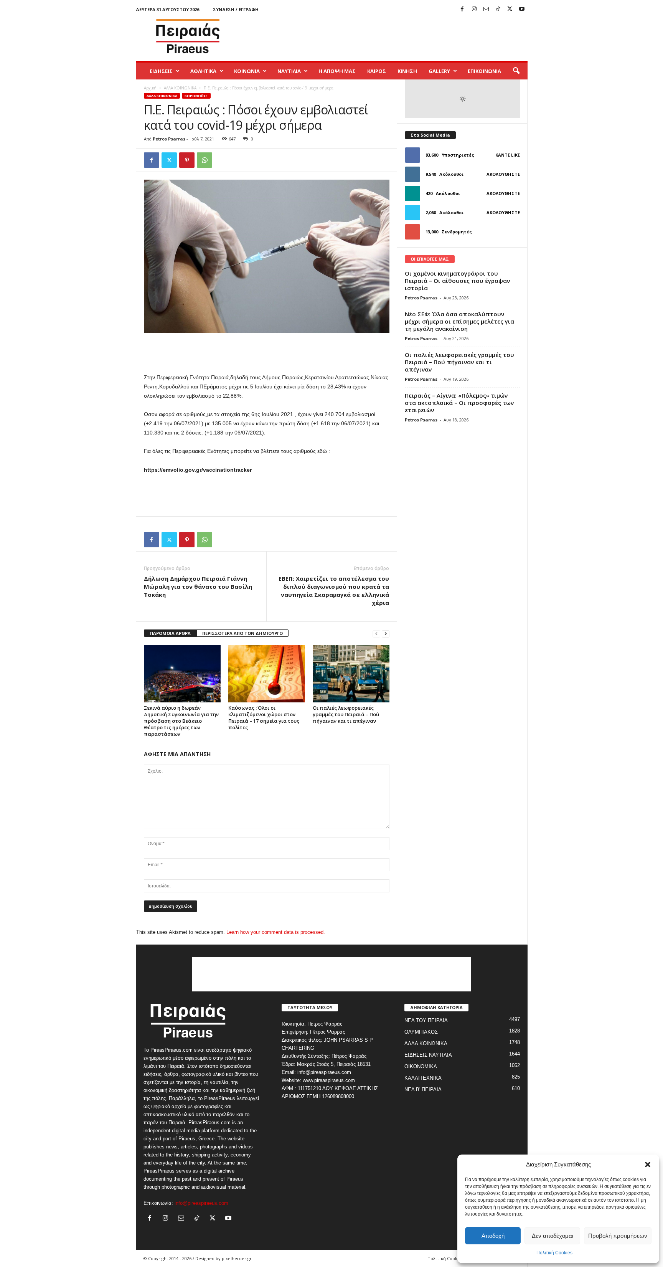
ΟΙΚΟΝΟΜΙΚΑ (420, 1066)
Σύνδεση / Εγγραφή (236, 9)
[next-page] (385, 633)
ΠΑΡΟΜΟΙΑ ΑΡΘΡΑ (170, 633)
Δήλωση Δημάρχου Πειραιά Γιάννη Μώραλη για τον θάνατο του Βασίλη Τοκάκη (198, 586)
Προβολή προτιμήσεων (617, 1235)
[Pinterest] (187, 160)
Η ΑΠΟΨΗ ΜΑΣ (337, 71)
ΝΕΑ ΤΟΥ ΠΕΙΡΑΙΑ (426, 1020)
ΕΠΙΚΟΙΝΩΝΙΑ (484, 71)
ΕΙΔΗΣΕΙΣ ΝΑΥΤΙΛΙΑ (428, 1055)
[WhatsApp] (204, 160)
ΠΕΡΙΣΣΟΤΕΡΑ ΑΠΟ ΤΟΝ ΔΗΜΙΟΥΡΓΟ (242, 633)
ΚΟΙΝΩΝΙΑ (247, 71)
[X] (510, 9)
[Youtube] (521, 9)
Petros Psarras (169, 139)
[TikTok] (498, 9)
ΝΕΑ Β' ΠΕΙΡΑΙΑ (423, 1089)
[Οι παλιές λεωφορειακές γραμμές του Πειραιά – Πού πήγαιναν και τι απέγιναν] (351, 673)
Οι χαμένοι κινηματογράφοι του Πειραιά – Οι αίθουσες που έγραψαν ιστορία (457, 280)
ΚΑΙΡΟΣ (376, 71)
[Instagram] (474, 9)
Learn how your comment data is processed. (275, 932)
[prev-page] (376, 633)
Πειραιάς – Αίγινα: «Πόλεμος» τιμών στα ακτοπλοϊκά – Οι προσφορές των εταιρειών (459, 402)
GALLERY (439, 71)
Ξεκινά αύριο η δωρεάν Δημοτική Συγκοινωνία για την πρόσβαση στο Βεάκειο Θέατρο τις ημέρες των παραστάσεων (181, 720)
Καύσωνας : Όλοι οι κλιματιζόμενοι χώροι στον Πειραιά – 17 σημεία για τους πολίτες (263, 717)
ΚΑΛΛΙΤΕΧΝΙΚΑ (423, 1078)
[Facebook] (462, 9)
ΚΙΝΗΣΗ (407, 71)
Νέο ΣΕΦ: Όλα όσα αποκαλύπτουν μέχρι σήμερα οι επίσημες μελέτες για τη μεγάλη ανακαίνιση (459, 321)
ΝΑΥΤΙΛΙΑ (289, 71)
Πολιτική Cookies (554, 1252)
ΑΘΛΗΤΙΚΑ (203, 71)
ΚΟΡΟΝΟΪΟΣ (196, 95)
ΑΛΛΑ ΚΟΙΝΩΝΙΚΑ (180, 88)
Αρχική (150, 88)
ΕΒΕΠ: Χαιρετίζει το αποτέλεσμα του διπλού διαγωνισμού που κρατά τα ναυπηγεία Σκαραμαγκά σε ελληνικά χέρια (334, 590)
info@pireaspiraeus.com (201, 1203)
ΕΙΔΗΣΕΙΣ (161, 71)
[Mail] (486, 9)
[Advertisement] (388, 36)
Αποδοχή (493, 1235)
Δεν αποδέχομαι (552, 1235)
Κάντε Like (507, 155)
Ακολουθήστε (503, 174)
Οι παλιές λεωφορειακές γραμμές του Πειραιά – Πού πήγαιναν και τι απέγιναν (346, 714)
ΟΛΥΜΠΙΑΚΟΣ (421, 1032)
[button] (647, 1164)
